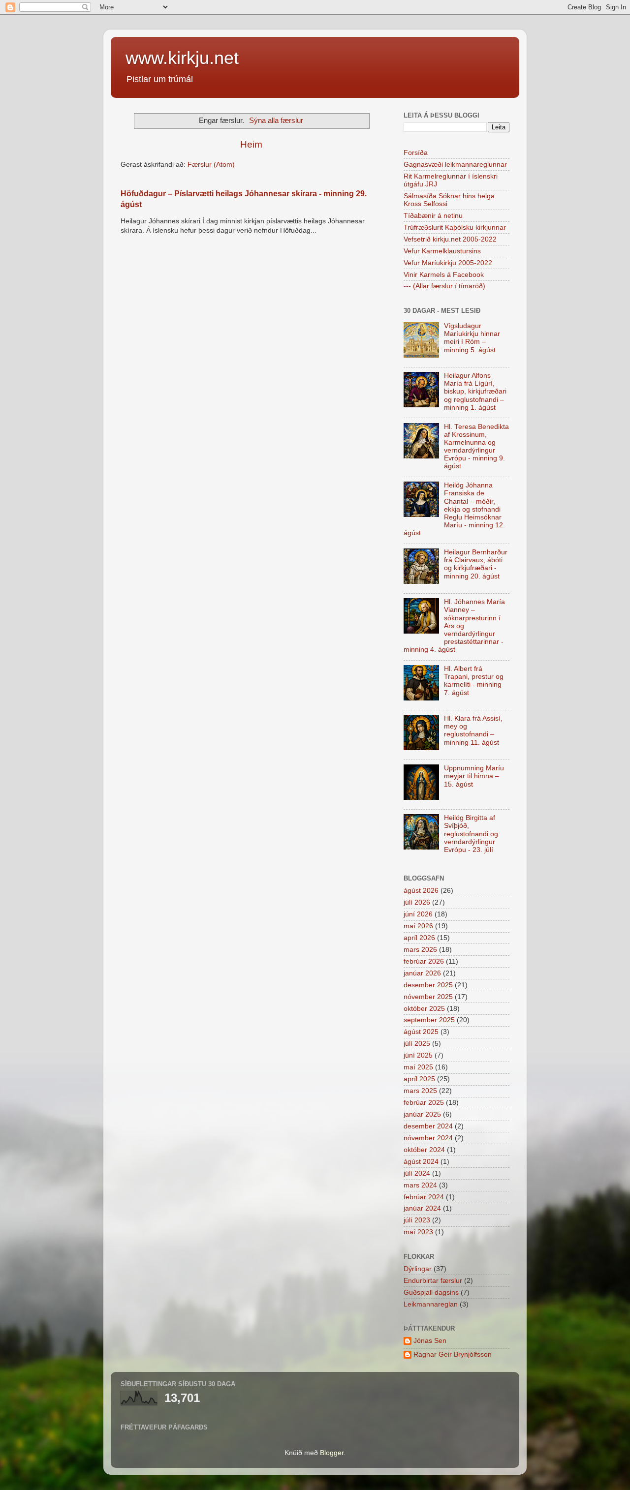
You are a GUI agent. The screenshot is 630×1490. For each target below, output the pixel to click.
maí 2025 (418, 1067)
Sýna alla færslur (276, 120)
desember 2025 (428, 985)
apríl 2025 (419, 1079)
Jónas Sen (429, 1340)
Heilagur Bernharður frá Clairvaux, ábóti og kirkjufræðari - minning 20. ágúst (475, 564)
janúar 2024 (422, 1208)
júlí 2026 (417, 902)
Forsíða (416, 152)
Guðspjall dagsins (431, 1292)
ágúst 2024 (421, 1161)
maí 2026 (418, 926)
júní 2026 (418, 914)
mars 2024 (420, 1185)
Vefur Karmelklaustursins (442, 251)
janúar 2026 (422, 973)
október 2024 (424, 1150)
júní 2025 (418, 1055)
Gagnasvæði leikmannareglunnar (455, 164)
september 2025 (429, 1020)
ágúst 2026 (421, 890)
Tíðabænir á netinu (433, 215)
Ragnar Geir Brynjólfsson (452, 1354)
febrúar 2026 (424, 961)
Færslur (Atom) (211, 164)
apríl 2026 (419, 938)
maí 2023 (418, 1232)
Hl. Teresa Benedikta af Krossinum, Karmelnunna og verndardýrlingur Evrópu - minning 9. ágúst (476, 446)
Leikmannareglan (431, 1304)
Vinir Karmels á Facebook (444, 274)
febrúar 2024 (424, 1197)
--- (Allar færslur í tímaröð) (444, 286)
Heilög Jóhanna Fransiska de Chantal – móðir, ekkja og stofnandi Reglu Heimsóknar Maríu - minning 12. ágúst (454, 509)
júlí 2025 (417, 1043)
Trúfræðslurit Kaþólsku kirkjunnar (455, 227)
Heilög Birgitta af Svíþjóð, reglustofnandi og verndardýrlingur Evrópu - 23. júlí (471, 833)
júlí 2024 (417, 1173)
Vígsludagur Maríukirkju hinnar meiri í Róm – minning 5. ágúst (472, 338)
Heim (251, 144)
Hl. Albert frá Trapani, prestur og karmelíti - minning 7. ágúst (474, 681)
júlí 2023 (417, 1220)
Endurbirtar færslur (433, 1280)
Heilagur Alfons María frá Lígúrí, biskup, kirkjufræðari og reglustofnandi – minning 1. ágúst (475, 391)
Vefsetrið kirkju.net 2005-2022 (450, 239)
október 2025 (424, 1008)
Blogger (332, 1453)
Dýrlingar (418, 1269)
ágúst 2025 (421, 1031)
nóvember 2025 (428, 997)
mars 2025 (420, 1091)
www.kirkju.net (182, 58)
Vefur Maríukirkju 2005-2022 (448, 263)
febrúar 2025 (424, 1102)
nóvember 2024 (428, 1138)
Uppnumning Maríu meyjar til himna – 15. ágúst (474, 776)
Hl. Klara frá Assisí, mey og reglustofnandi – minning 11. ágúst (473, 730)
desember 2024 (428, 1126)
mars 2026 (420, 949)
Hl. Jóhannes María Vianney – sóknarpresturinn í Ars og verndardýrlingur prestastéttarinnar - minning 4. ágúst (454, 625)
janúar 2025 (422, 1114)
